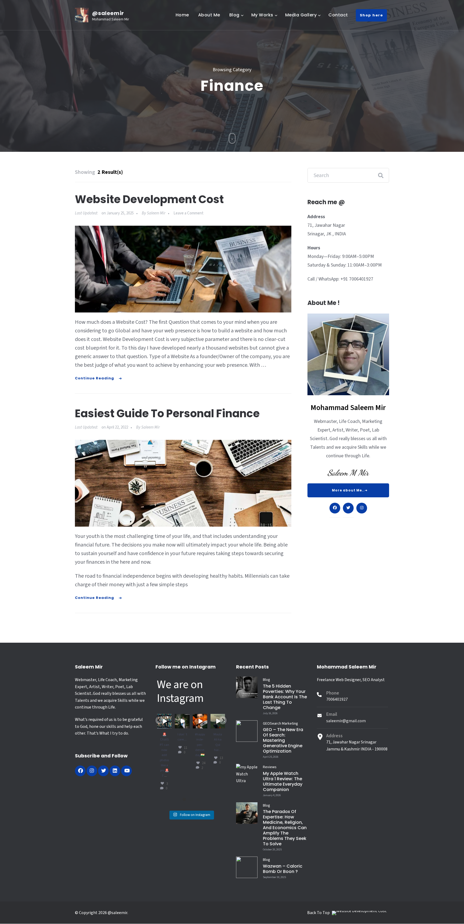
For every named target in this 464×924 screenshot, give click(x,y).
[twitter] (103, 770)
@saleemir (108, 13)
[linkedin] (115, 770)
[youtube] (126, 770)
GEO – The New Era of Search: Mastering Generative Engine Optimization (283, 740)
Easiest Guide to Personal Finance (167, 413)
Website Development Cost (149, 199)
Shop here (371, 15)
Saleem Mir (156, 213)
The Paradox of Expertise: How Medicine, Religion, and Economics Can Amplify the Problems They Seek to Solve (285, 827)
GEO (266, 723)
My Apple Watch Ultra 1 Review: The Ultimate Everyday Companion (282, 781)
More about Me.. (348, 490)
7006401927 (337, 699)
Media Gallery (301, 15)
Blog (234, 15)
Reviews (270, 767)
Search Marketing (284, 723)
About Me (209, 15)
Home (182, 15)
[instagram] (91, 770)
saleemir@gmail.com (346, 721)
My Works (262, 15)
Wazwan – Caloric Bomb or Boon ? (282, 869)
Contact (338, 15)
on (118, 213)
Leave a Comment (188, 213)
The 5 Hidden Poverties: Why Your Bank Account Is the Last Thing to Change (285, 697)
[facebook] (80, 770)
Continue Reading (94, 378)
